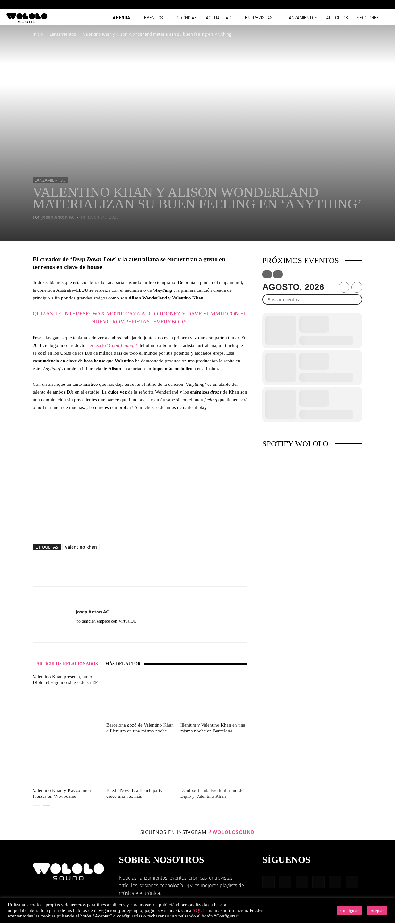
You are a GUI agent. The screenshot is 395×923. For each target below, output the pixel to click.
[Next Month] (356, 287)
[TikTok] (374, 4)
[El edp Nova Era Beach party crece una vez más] (140, 762)
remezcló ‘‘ (112, 345)
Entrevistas (259, 18)
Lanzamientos (302, 18)
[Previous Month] (344, 287)
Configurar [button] (349, 910)
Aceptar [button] (377, 910)
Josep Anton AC (58, 217)
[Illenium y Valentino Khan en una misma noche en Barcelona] (213, 697)
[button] (324, 4)
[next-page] (46, 809)
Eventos (153, 18)
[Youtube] (384, 4)
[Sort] (278, 274)
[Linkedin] (353, 4)
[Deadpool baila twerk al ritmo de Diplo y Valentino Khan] (213, 762)
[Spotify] (363, 4)
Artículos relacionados (67, 663)
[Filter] (267, 274)
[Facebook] (333, 4)
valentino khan (81, 547)
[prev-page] (36, 809)
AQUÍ (198, 910)
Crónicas (187, 18)
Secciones (368, 18)
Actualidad (218, 18)
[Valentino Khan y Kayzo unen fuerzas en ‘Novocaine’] (66, 762)
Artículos (337, 18)
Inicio (38, 34)
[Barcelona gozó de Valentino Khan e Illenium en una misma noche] (140, 697)
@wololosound (231, 832)
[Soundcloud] (103, 632)
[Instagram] (343, 4)
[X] (125, 632)
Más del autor (123, 663)
